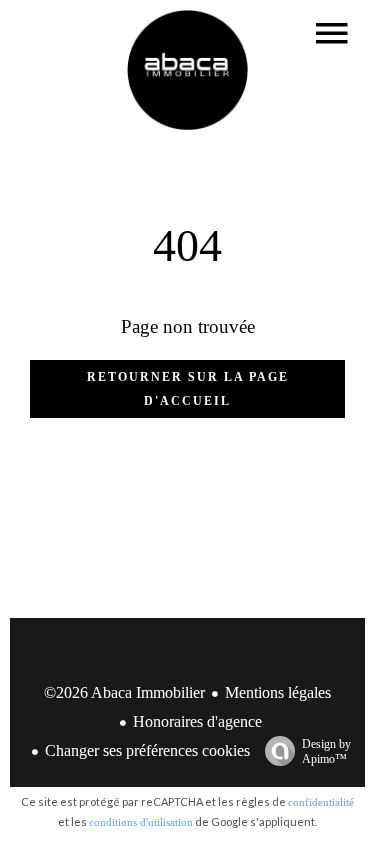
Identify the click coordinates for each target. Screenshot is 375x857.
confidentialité (321, 802)
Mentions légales (278, 692)
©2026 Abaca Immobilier (124, 692)
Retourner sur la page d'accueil (188, 389)
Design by (326, 751)
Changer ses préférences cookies (147, 750)
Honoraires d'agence (197, 721)
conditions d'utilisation (141, 822)
